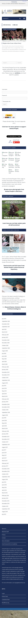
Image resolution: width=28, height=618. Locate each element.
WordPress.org (5, 602)
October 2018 (5, 409)
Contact (4, 538)
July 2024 (4, 318)
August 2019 (5, 383)
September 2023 (6, 321)
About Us (4, 528)
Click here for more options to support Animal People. (14, 127)
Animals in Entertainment (9, 29)
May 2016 (4, 487)
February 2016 (5, 495)
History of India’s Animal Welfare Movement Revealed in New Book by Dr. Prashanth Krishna (14, 3)
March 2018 (4, 428)
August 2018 (5, 415)
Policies (4, 534)
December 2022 (5, 324)
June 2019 (4, 388)
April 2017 (4, 458)
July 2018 (4, 417)
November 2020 (5, 342)
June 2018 (4, 420)
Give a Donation (6, 541)
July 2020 (4, 353)
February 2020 (5, 367)
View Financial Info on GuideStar (9, 544)
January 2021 (5, 337)
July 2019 (4, 385)
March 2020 (4, 364)
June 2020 (4, 356)
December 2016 (5, 468)
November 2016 (5, 471)
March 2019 (4, 396)
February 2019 (5, 399)
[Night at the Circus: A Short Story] (14, 34)
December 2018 (5, 404)
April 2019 (4, 393)
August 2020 (5, 350)
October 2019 (5, 377)
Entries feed (5, 596)
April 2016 (4, 490)
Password (4, 95)
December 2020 (5, 340)
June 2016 (4, 484)
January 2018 (5, 434)
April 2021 (4, 329)
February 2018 (5, 431)
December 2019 (5, 372)
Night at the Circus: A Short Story (12, 43)
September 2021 (6, 326)
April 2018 (4, 426)
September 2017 (6, 444)
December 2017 (5, 436)
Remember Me (6, 101)
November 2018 (5, 407)
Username (4, 89)
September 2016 (6, 476)
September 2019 (6, 380)
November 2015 (5, 503)
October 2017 (5, 442)
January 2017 (5, 466)
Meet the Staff (5, 531)
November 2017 (5, 439)
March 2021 (4, 332)
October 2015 (5, 506)
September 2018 (6, 412)
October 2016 (5, 474)
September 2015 (6, 509)
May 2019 (4, 391)
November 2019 (5, 375)
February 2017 (5, 463)
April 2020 (4, 361)
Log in (3, 593)
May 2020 (4, 358)
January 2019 (5, 401)
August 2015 (5, 511)
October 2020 (5, 345)
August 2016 (5, 479)
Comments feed (5, 599)
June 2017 (4, 452)
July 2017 (4, 450)
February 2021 (5, 334)
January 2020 (5, 369)
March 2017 (4, 460)
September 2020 (6, 348)
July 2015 (4, 514)
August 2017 (5, 447)
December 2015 (5, 501)
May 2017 (4, 455)
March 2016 (4, 492)
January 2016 (5, 498)
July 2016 (4, 482)
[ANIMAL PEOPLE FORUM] (14, 11)
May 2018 (4, 423)
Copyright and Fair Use (19, 582)
